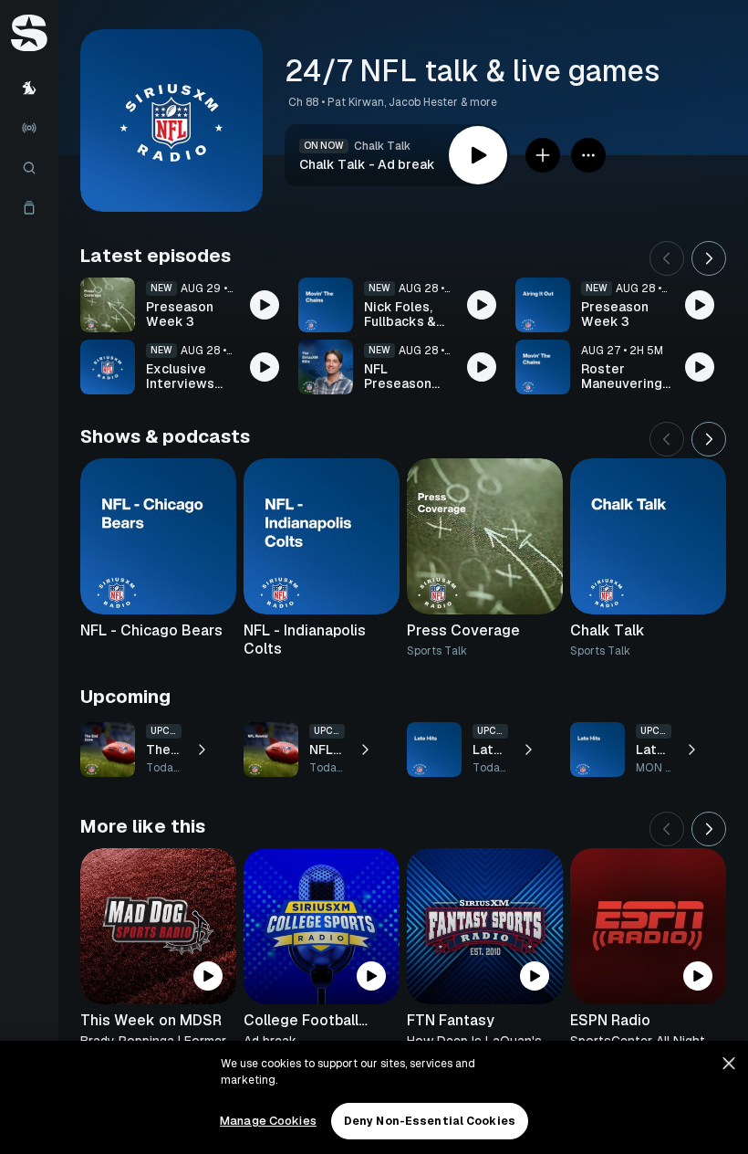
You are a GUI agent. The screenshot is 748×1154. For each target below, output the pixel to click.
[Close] (729, 1063)
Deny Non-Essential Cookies (429, 1121)
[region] (374, 1097)
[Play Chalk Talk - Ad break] (478, 155)
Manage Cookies (268, 1120)
